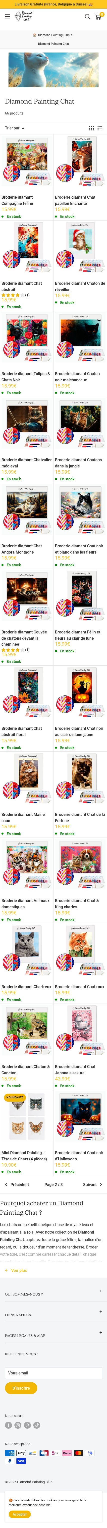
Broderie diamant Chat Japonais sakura (75, 1069)
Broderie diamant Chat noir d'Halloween (79, 1155)
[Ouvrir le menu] (7, 16)
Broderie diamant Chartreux (26, 986)
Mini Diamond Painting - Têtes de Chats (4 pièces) (24, 1155)
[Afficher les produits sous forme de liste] (100, 128)
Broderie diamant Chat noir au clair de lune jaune (79, 731)
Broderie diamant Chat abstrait (21, 286)
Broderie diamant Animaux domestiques (25, 903)
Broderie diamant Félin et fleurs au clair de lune (77, 635)
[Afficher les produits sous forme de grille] (91, 128)
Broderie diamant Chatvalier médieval (26, 462)
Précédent (19, 1184)
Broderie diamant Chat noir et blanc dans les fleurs (79, 549)
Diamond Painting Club (54, 35)
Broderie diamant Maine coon (23, 817)
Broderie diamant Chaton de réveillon (80, 286)
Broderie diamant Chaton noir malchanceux (77, 376)
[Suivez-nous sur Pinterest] (27, 1425)
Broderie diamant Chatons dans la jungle (78, 462)
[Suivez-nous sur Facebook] (8, 1425)
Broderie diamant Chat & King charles (77, 903)
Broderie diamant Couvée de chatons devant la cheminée (24, 638)
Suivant (90, 1184)
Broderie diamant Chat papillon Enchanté (75, 200)
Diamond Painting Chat (53, 44)
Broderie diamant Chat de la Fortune (80, 817)
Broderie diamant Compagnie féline (17, 200)
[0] (98, 17)
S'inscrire (21, 1388)
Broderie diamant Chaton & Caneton (25, 1069)
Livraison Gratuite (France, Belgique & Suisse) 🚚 (54, 4)
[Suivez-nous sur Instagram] (17, 1425)
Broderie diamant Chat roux (79, 986)
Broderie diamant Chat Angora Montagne (21, 549)
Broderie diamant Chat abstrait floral (21, 731)
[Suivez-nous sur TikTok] (36, 1425)
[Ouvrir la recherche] (87, 16)
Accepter (20, 1514)
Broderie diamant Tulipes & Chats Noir (25, 376)
